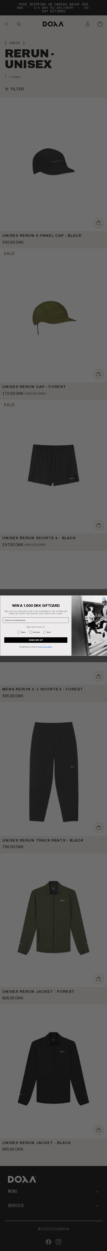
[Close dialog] (104, 598)
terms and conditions (45, 646)
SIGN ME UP (36, 639)
